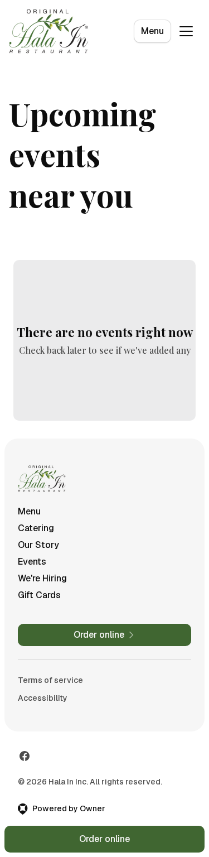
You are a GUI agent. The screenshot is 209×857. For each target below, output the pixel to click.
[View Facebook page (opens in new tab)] (24, 756)
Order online (104, 839)
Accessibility (42, 698)
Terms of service (50, 680)
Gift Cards (39, 595)
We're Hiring (42, 578)
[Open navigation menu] (186, 31)
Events (32, 561)
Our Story (38, 545)
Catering (36, 528)
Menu (152, 31)
